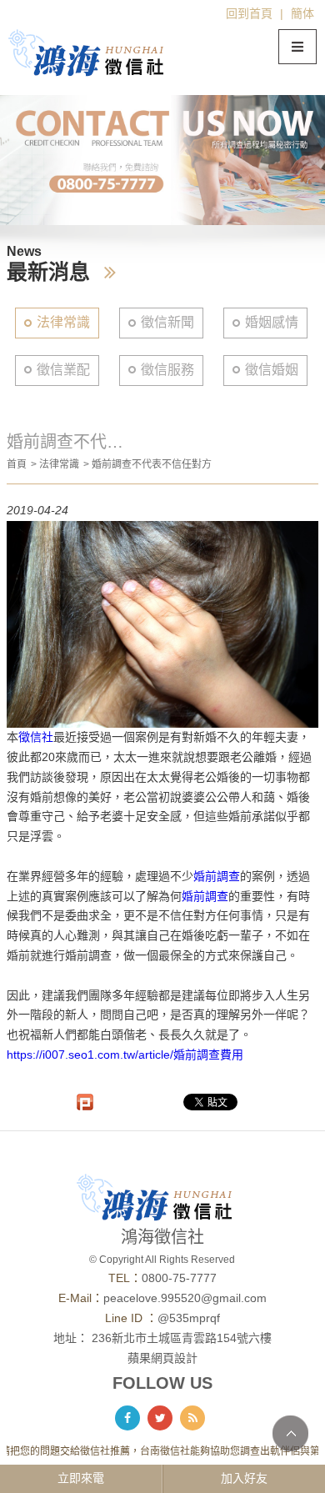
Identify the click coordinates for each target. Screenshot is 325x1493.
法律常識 (63, 322)
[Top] (290, 1433)
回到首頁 (249, 13)
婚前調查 (216, 876)
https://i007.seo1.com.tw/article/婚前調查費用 (125, 1054)
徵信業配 (63, 370)
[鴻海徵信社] (94, 52)
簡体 (302, 13)
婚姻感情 (271, 322)
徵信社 (35, 737)
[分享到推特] (160, 1417)
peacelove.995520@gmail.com (185, 1298)
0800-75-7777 (179, 1278)
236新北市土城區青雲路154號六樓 (182, 1338)
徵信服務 (167, 370)
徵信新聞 (167, 322)
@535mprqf (189, 1318)
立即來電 (81, 1478)
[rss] (192, 1417)
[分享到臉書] (127, 1417)
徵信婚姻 (271, 370)
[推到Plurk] (85, 1102)
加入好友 (244, 1478)
